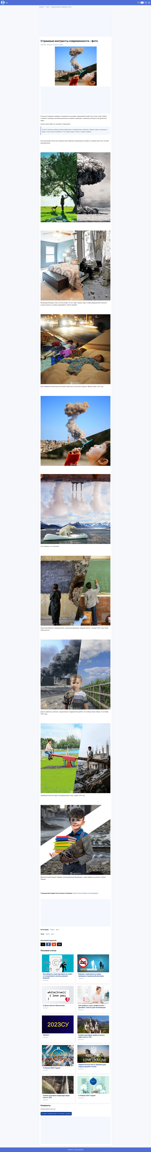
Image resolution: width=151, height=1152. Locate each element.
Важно (47, 6)
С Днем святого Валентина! (54, 1005)
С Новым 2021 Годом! (86, 1095)
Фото (57, 929)
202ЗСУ (46, 1035)
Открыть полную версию (75, 1149)
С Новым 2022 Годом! (51, 1068)
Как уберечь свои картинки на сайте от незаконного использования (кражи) (57, 976)
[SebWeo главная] (3, 3)
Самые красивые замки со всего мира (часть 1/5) (91, 1036)
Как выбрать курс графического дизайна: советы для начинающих (92, 1006)
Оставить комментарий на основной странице (56, 1113)
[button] (43, 944)
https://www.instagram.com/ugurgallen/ (85, 893)
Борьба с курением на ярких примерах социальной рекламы (91, 975)
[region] (75, 21)
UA (138, 2)
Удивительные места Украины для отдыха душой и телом (92, 1065)
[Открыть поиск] (149, 2)
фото (52, 934)
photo (48, 934)
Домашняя (41, 6)
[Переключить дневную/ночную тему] (145, 2)
